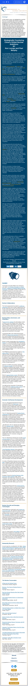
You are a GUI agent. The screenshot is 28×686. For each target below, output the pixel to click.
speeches (12, 66)
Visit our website (14, 683)
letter (3, 462)
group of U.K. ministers (8, 322)
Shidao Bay (9, 98)
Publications (14, 661)
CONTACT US (14, 679)
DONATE (14, 670)
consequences (16, 241)
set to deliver (17, 531)
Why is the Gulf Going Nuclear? (9, 613)
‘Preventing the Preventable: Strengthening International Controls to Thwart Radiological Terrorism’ (12, 558)
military (8, 101)
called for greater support (16, 386)
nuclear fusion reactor (7, 523)
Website (14, 655)
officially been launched (12, 334)
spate (7, 66)
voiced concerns (20, 485)
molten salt (13, 100)
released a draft (9, 426)
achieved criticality (8, 366)
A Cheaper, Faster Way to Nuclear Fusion (11, 637)
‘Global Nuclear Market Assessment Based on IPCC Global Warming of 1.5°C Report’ (14, 547)
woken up (4, 149)
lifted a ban (15, 404)
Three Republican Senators (8, 449)
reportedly (7, 514)
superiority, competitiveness (8, 74)
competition (13, 107)
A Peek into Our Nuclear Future (9, 583)
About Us (14, 658)
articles (18, 66)
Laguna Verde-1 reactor (12, 375)
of (9, 66)
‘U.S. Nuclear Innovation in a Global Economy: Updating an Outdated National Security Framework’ (13, 288)
